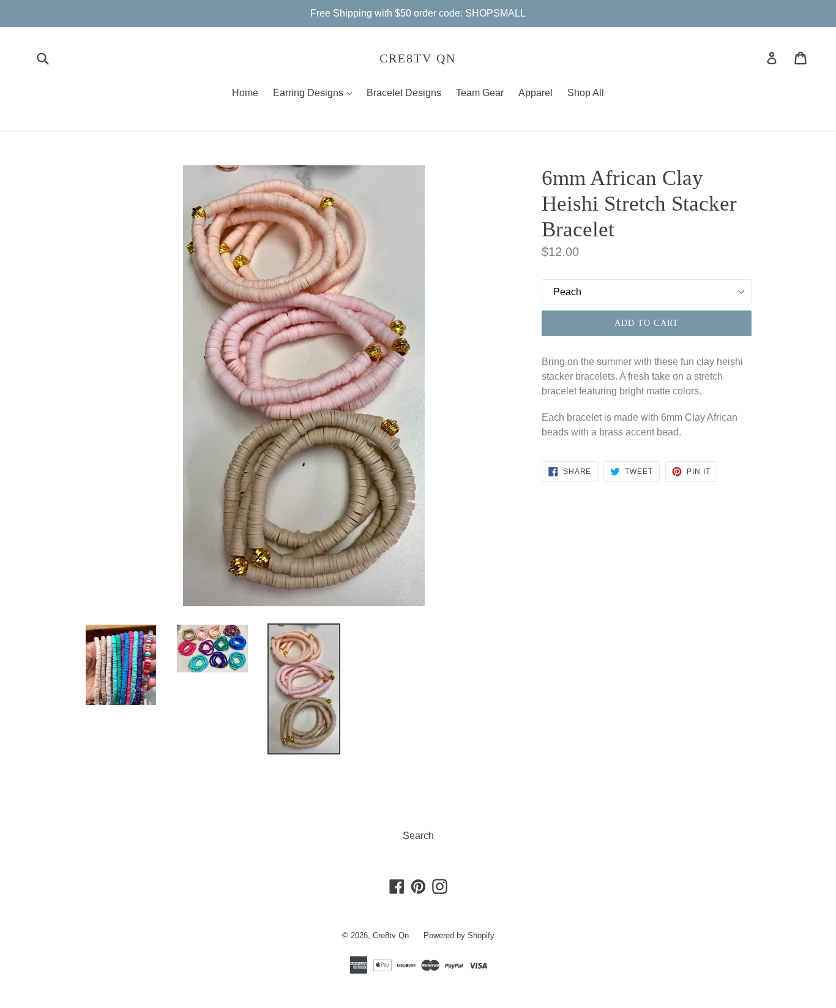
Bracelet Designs (404, 93)
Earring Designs (315, 92)
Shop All (585, 93)
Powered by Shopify (459, 935)
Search (418, 835)
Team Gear (480, 93)
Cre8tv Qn (417, 58)
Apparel (535, 93)
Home (245, 93)
